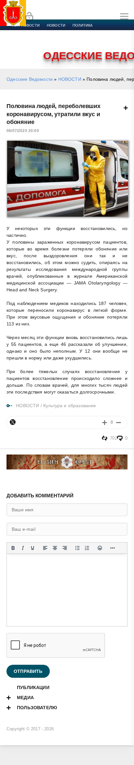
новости (56, 25)
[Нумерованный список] (87, 548)
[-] (118, 422)
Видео (105, 41)
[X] (13, 422)
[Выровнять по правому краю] (65, 548)
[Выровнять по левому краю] (45, 548)
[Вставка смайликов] (100, 548)
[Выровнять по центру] (55, 548)
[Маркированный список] (77, 548)
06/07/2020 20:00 (23, 130)
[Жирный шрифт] (13, 548)
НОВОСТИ (69, 79)
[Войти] (29, 16)
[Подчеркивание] (32, 548)
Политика (82, 25)
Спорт (72, 33)
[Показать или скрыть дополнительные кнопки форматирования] (112, 548)
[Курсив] (23, 548)
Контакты (22, 49)
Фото (124, 41)
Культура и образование (36, 41)
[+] (104, 422)
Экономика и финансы (35, 33)
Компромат (80, 41)
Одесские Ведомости (30, 79)
